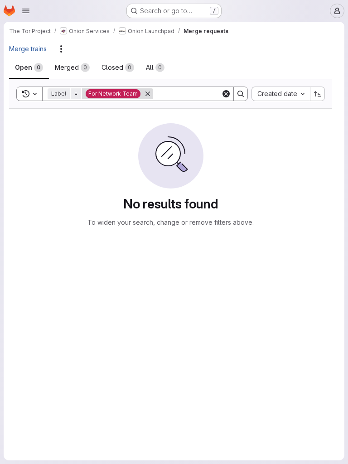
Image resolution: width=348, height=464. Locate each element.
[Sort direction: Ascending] (317, 94)
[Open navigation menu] (26, 11)
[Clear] (226, 93)
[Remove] (147, 93)
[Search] (240, 94)
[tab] (29, 67)
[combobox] (280, 94)
